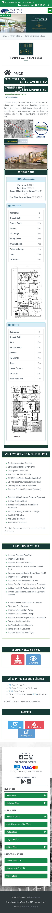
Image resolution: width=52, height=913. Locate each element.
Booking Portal (26, 735)
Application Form (34, 727)
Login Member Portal (27, 5)
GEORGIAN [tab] (23, 141)
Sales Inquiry (16, 727)
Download (18, 663)
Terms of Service (11, 902)
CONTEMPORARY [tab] (12, 141)
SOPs (31, 902)
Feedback (37, 902)
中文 (47, 5)
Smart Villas (15, 36)
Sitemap (44, 902)
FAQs (27, 902)
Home (4, 36)
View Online (33, 663)
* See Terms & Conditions (11, 97)
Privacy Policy (21, 902)
